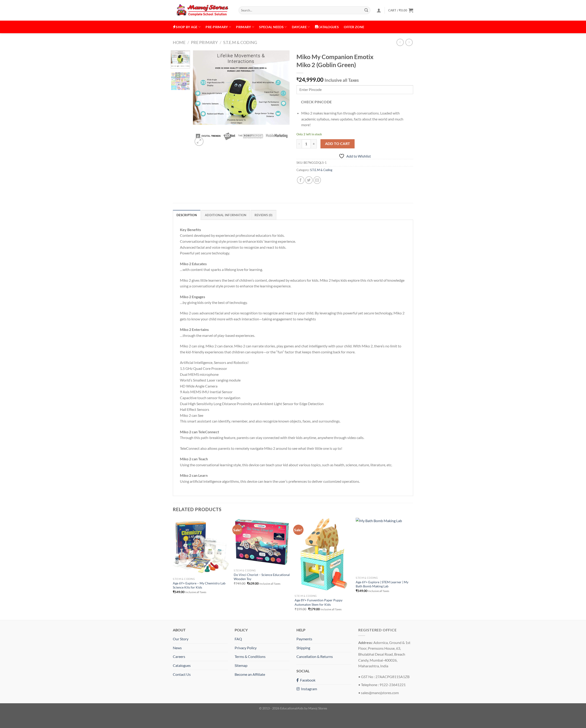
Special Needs (271, 27)
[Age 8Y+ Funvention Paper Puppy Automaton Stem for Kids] (323, 555)
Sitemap (241, 665)
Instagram (308, 689)
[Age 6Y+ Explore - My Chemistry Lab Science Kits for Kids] (201, 546)
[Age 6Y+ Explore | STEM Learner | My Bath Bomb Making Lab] (384, 546)
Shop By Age (186, 27)
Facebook (307, 680)
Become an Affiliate (250, 674)
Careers (179, 656)
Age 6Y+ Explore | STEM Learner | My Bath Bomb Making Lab (382, 584)
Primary (243, 27)
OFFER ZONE (354, 27)
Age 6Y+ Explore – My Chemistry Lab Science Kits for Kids (199, 585)
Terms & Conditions (250, 656)
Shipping (303, 648)
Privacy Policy (246, 648)
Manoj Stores (317, 708)
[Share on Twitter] (309, 180)
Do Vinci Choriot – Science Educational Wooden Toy (262, 577)
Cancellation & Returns (314, 656)
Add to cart (337, 144)
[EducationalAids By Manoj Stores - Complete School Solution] (202, 10)
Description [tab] (186, 215)
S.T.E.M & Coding (240, 42)
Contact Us (182, 674)
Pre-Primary (217, 27)
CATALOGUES (328, 27)
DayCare (299, 27)
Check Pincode (316, 102)
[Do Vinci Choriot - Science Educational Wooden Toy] (262, 542)
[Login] (379, 10)
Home (179, 42)
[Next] (282, 98)
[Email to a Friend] (317, 180)
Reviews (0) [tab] (264, 215)
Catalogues (182, 665)
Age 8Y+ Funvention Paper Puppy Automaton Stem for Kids (318, 602)
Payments (304, 639)
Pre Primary (204, 42)
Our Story (180, 639)
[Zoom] (199, 141)
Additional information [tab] (226, 215)
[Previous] (201, 98)
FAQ (238, 639)
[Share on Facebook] (300, 180)
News (177, 648)
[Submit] (366, 10)
